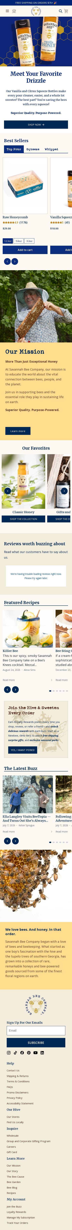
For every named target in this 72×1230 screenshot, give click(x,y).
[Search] (61, 11)
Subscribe (36, 1043)
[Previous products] (7, 261)
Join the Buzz (14, 1206)
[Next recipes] (15, 689)
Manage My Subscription (21, 1217)
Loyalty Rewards (16, 1212)
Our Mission (13, 1165)
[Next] (64, 491)
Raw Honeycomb (15, 217)
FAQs (10, 1087)
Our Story (12, 1171)
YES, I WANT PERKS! (22, 750)
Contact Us (13, 1070)
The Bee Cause (15, 1176)
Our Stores (13, 1116)
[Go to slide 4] (60, 691)
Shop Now (34, 124)
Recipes (11, 1193)
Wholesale (13, 1135)
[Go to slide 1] (50, 691)
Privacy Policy (14, 1097)
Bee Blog (12, 1187)
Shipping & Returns (18, 1076)
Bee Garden (14, 1182)
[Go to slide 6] (67, 691)
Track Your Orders (17, 1222)
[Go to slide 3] (57, 691)
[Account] (14, 11)
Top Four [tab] (14, 149)
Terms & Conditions (18, 1081)
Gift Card (12, 1152)
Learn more (17, 431)
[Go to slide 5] (64, 691)
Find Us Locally (15, 1122)
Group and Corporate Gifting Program (28, 1141)
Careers (11, 1146)
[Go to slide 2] (54, 691)
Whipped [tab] (51, 149)
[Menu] (7, 11)
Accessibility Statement (20, 1103)
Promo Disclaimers (17, 1092)
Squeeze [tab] (32, 149)
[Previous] (7, 491)
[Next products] (14, 261)
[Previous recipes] (7, 689)
